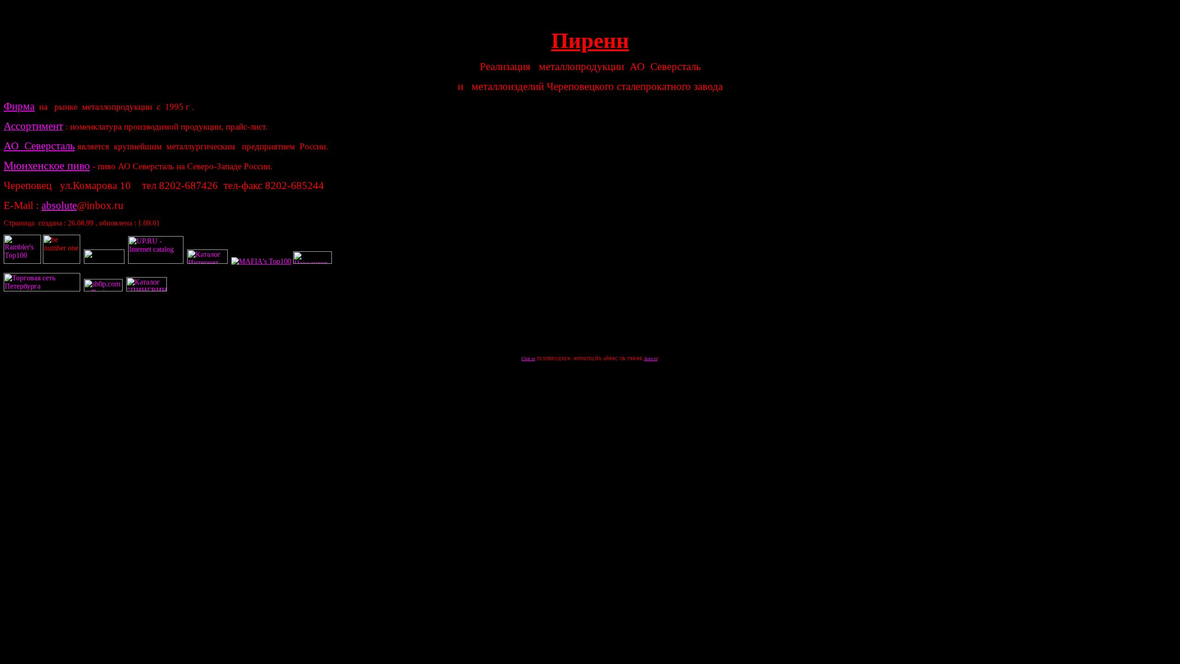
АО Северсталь (39, 146)
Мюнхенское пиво (47, 166)
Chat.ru (528, 358)
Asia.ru (650, 358)
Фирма (19, 106)
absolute (59, 205)
